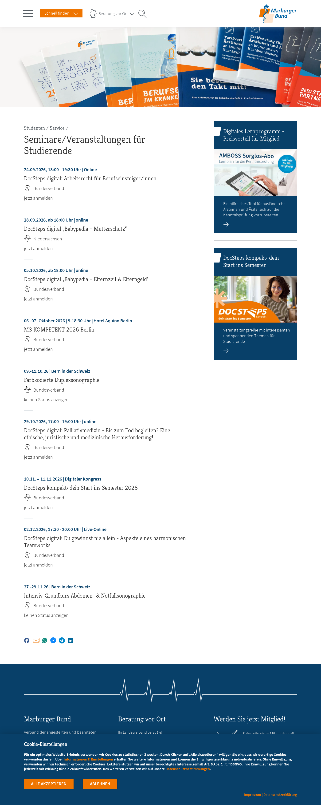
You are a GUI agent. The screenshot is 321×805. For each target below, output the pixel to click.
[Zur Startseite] (278, 20)
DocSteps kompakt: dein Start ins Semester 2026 (81, 487)
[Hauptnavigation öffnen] (29, 12)
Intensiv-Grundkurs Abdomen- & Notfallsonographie (84, 595)
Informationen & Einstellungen (88, 759)
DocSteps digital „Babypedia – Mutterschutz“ (75, 228)
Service (57, 128)
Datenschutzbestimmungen (187, 768)
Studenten (34, 128)
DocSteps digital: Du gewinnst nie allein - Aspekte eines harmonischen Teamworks (105, 541)
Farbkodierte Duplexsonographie (61, 380)
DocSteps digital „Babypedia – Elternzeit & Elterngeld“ (86, 279)
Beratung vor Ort (113, 13)
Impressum (252, 794)
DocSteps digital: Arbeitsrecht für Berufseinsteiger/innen (90, 178)
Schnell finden (56, 13)
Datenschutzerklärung (280, 794)
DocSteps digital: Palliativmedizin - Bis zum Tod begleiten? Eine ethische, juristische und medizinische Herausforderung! (97, 434)
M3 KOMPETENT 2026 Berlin (59, 329)
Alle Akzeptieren (49, 783)
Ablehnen (100, 783)
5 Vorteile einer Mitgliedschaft (268, 733)
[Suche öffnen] (144, 14)
